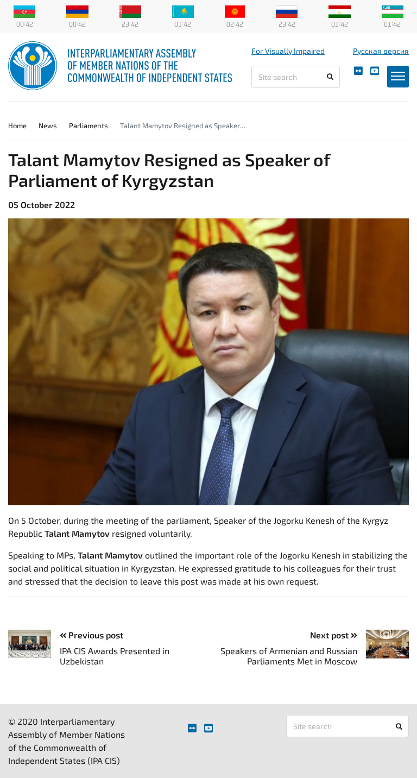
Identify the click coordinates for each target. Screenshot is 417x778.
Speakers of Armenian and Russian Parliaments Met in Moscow (288, 655)
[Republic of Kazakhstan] (183, 10)
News (48, 125)
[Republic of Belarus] (130, 10)
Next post (330, 635)
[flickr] (358, 71)
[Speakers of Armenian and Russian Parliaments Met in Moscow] (383, 644)
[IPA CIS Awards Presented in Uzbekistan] (34, 644)
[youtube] (374, 71)
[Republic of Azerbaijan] (24, 10)
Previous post (94, 635)
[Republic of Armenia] (77, 10)
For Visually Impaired (288, 50)
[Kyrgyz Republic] (235, 10)
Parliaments (88, 125)
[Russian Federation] (287, 10)
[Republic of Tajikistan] (339, 10)
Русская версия (381, 50)
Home (17, 125)
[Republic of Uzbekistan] (392, 10)
